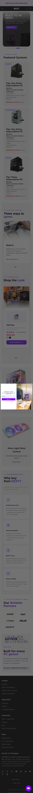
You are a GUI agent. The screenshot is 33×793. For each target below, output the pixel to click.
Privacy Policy (11, 401)
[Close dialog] (31, 384)
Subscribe (8, 399)
